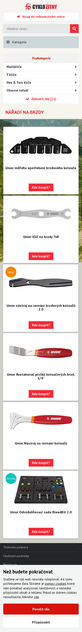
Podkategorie (41, 58)
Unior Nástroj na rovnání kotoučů (41, 443)
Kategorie (19, 42)
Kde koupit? (41, 187)
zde (36, 597)
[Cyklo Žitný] (41, 6)
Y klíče (11, 75)
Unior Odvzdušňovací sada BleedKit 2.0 (41, 512)
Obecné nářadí (17, 90)
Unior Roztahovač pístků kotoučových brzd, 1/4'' (41, 376)
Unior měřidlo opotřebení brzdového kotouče (40, 168)
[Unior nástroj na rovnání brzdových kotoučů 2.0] (41, 283)
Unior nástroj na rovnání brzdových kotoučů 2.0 (41, 307)
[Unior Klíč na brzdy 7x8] (41, 214)
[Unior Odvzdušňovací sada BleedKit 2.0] (41, 489)
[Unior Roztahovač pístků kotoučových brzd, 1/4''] (41, 351)
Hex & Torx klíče (19, 82)
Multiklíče (14, 67)
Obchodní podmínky (16, 556)
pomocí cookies (55, 584)
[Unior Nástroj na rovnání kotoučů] (41, 420)
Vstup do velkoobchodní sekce (43, 17)
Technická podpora (15, 547)
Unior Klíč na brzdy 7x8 (41, 236)
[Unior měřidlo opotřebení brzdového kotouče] (41, 145)
